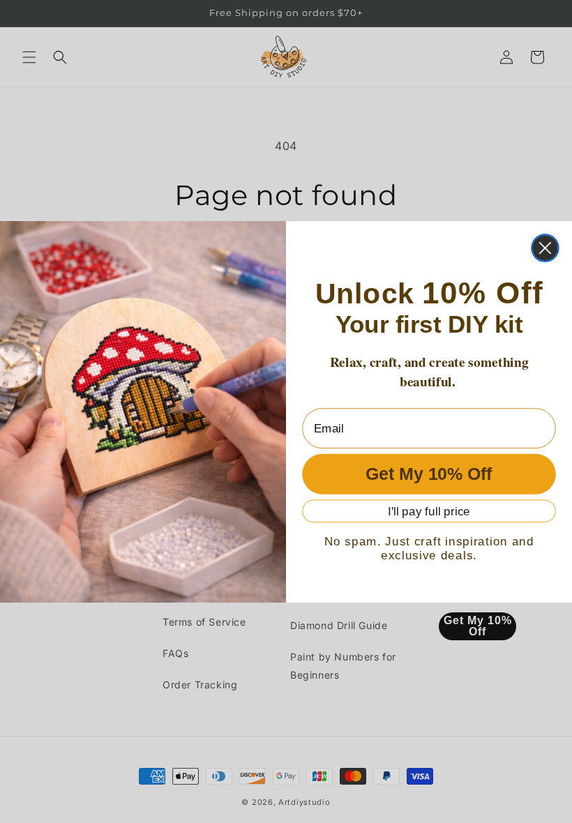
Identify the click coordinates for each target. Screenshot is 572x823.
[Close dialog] (545, 248)
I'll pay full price (429, 511)
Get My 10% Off (429, 474)
